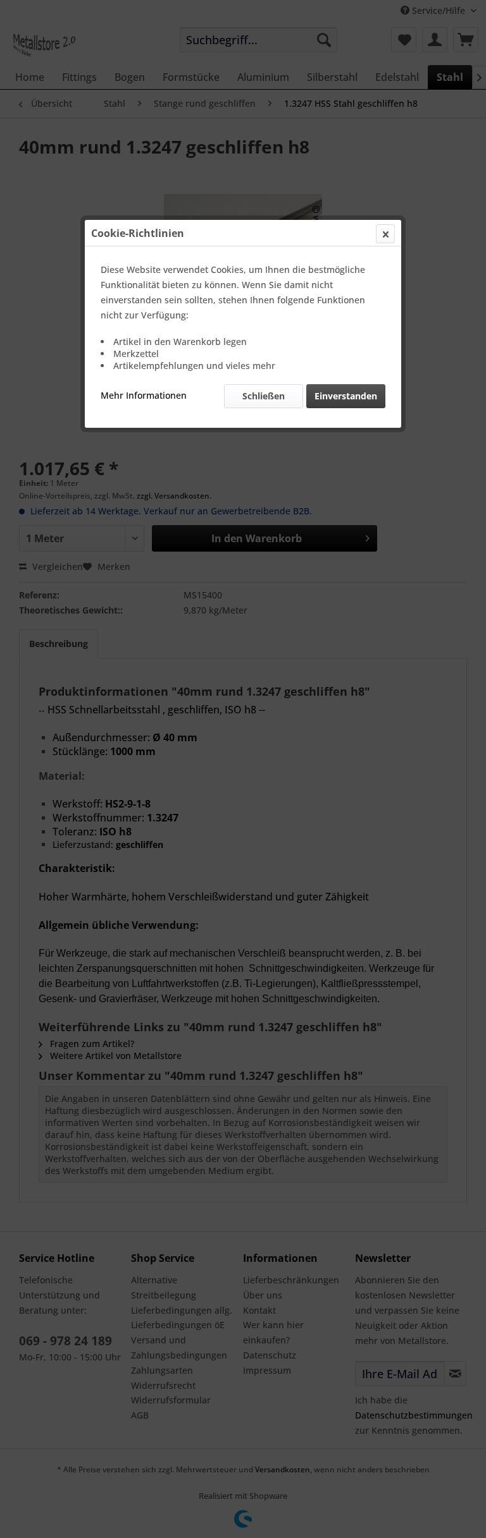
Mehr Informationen (144, 395)
